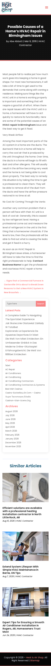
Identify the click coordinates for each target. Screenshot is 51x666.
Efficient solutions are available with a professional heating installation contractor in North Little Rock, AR (22, 512)
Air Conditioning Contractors (19, 381)
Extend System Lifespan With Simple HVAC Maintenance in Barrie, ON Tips (21, 570)
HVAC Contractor (24, 520)
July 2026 (10, 415)
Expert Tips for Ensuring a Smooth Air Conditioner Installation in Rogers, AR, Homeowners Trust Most (23, 627)
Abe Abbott (16, 41)
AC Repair (10, 369)
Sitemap (35, 660)
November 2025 (13, 446)
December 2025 (13, 442)
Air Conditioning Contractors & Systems (25, 384)
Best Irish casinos (13, 388)
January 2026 (12, 438)
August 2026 (11, 411)
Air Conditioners (13, 373)
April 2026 (10, 427)
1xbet (7, 365)
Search (40, 303)
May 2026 (10, 423)
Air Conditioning (13, 377)
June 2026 (10, 419)
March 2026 (11, 430)
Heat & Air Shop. (35, 657)
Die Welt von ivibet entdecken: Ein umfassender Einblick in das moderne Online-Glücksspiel (24, 342)
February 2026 (12, 434)
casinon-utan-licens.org (18, 400)
